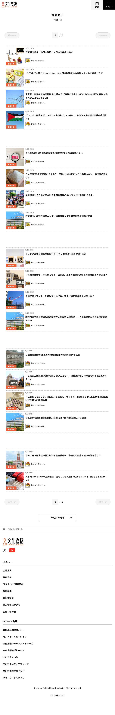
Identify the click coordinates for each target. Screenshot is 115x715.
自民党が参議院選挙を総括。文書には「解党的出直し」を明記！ (56, 417)
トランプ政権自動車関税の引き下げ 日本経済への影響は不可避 (55, 253)
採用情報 (7, 577)
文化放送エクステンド (14, 670)
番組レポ (11, 64)
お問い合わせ (9, 611)
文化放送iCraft (10, 657)
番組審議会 (8, 597)
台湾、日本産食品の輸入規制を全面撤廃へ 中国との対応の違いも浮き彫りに (63, 455)
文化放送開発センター (14, 629)
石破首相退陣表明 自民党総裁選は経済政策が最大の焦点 (52, 354)
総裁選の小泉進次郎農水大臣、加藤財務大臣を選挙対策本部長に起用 (58, 216)
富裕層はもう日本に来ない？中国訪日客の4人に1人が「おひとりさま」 (60, 195)
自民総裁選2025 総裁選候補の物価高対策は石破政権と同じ (54, 152)
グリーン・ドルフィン (13, 677)
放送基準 (7, 591)
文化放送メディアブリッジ (16, 664)
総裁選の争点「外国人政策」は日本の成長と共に (49, 52)
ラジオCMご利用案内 (13, 584)
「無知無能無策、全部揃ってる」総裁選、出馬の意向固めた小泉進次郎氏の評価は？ (66, 274)
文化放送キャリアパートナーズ (18, 643)
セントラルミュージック (15, 636)
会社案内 (7, 570)
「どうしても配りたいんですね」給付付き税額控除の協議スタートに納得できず (64, 73)
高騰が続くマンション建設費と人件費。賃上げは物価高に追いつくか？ (59, 295)
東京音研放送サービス (14, 650)
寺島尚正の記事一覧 (15, 529)
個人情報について (11, 604)
